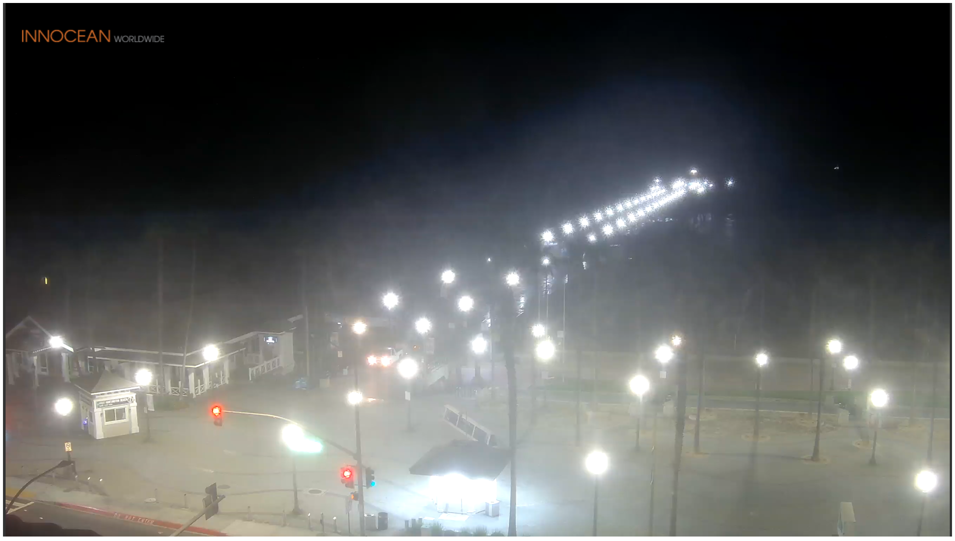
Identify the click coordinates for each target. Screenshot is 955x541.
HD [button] (940, 525)
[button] (940, 14)
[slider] (500, 525)
